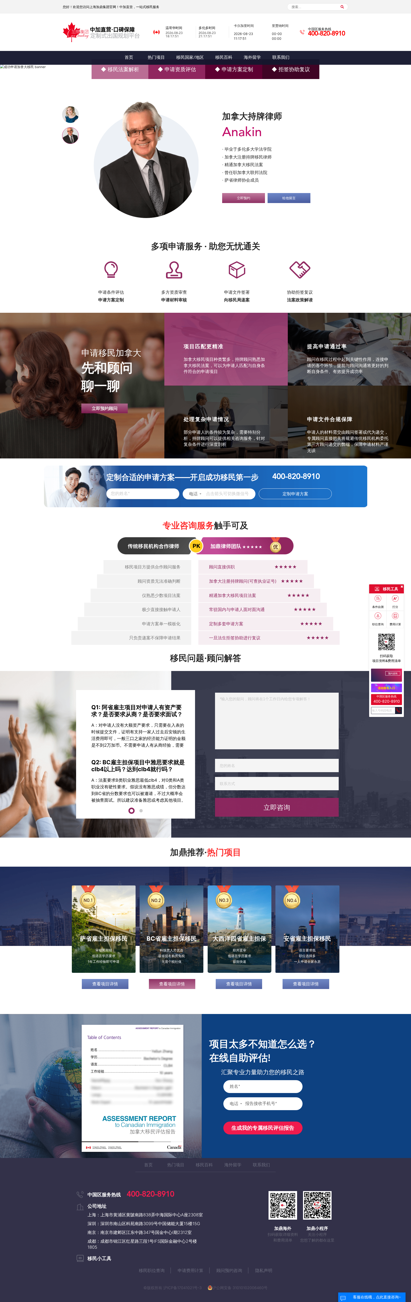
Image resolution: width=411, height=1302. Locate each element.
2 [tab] (140, 810)
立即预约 (243, 194)
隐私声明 (263, 1270)
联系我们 (261, 1164)
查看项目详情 (105, 983)
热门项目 (175, 1164)
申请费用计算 (190, 1270)
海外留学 (232, 1164)
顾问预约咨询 (229, 1270)
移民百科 (204, 1164)
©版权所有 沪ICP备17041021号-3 (172, 1287)
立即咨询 (277, 807)
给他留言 (289, 194)
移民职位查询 (152, 1270)
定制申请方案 (295, 494)
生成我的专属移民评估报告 (262, 1128)
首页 (148, 1164)
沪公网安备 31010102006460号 (240, 1287)
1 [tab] (131, 810)
